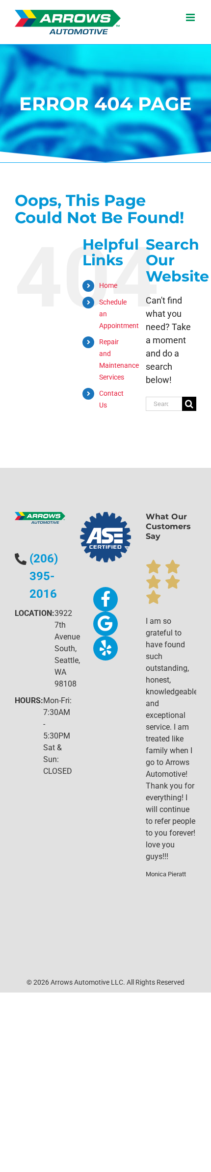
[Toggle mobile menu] (191, 17)
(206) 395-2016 (43, 576)
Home (108, 285)
